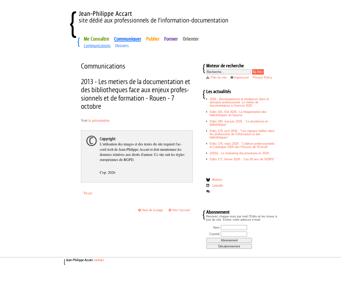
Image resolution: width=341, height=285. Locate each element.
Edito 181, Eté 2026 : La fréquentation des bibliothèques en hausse (238, 113)
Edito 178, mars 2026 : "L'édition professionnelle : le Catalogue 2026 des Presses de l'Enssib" (243, 145)
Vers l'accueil (180, 210)
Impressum (241, 77)
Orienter (191, 39)
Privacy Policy (262, 77)
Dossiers (122, 45)
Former (171, 39)
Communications (97, 45)
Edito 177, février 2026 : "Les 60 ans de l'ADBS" (242, 159)
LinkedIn (217, 185)
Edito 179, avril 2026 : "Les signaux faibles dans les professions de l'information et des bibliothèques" (242, 134)
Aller (259, 72)
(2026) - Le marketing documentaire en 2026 (239, 153)
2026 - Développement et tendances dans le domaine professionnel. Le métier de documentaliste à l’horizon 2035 (239, 102)
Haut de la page (152, 210)
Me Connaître (96, 39)
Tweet (87, 192)
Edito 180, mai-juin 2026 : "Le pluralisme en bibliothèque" (239, 123)
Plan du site (219, 77)
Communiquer (127, 39)
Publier (153, 39)
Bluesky (217, 179)
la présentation (98, 120)
